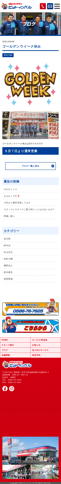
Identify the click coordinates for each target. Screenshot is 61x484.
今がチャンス (10, 189)
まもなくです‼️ (12, 196)
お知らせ (36, 345)
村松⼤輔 (8, 55)
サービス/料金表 (39, 340)
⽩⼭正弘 (8, 252)
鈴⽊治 (7, 245)
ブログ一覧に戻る (30, 166)
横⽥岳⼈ (8, 265)
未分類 (7, 239)
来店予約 (36, 355)
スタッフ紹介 (8, 345)
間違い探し (9, 216)
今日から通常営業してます (17, 202)
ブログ (5, 350)
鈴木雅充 (8, 272)
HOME (5, 340)
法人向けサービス (40, 350)
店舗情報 (6, 355)
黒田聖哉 (8, 279)
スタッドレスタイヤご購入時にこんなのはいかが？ (29, 209)
